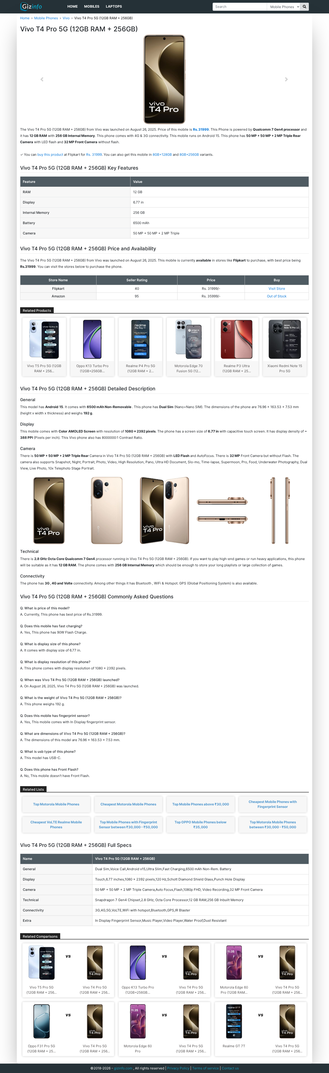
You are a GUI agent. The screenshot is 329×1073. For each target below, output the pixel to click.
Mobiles (91, 6)
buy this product (50, 154)
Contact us (230, 1068)
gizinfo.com (123, 1068)
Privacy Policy (178, 1068)
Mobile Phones (46, 18)
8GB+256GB (189, 154)
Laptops (114, 6)
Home (72, 6)
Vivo (66, 18)
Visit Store (277, 288)
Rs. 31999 (94, 154)
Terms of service (205, 1068)
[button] (42, 79)
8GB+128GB (163, 154)
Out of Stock (276, 296)
